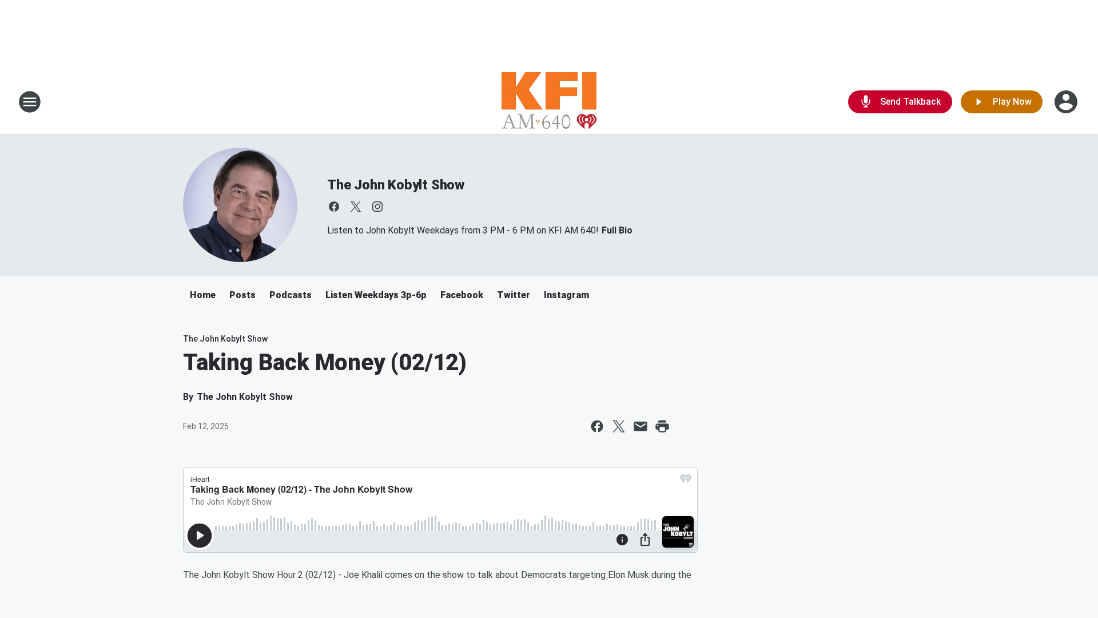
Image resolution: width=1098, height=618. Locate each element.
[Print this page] (662, 426)
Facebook (461, 295)
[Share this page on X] (619, 426)
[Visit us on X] (356, 206)
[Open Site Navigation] (29, 101)
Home (203, 295)
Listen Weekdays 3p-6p (376, 295)
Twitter (513, 295)
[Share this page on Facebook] (597, 426)
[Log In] (1067, 101)
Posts (242, 295)
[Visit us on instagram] (377, 206)
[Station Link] (549, 102)
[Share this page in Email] (640, 426)
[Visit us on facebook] (334, 206)
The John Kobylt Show (395, 185)
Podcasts (290, 295)
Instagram (566, 295)
